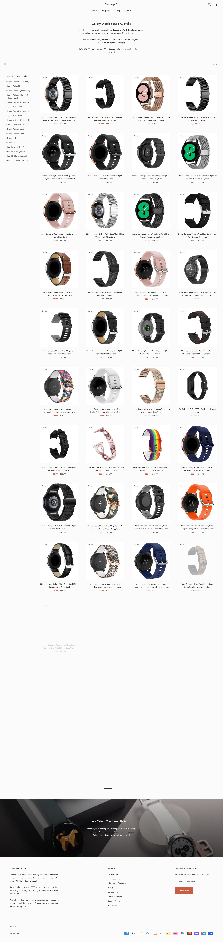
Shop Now (106, 10)
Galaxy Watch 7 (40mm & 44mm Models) (17, 96)
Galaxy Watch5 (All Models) (17, 106)
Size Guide (113, 874)
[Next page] (149, 786)
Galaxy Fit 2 (11, 138)
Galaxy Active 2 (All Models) (18, 120)
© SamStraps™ (15, 933)
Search (128, 10)
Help (118, 10)
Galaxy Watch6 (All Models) (17, 102)
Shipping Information (117, 883)
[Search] (209, 4)
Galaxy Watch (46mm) (15, 129)
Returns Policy (114, 901)
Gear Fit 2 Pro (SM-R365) (17, 151)
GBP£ (12, 926)
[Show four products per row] (10, 64)
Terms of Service (115, 896)
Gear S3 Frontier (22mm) (17, 160)
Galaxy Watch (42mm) (15, 133)
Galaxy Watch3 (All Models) (17, 115)
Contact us (112, 905)
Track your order (115, 878)
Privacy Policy (114, 892)
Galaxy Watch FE (13, 86)
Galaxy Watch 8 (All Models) (18, 90)
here (24, 906)
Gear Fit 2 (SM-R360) (15, 147)
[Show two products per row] (5, 64)
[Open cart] (215, 4)
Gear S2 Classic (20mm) (16, 155)
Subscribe (183, 890)
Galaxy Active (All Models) (17, 124)
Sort (213, 64)
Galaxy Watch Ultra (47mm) (17, 81)
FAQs (110, 887)
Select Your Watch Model (16, 76)
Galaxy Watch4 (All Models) (17, 111)
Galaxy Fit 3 (11, 142)
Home (94, 10)
